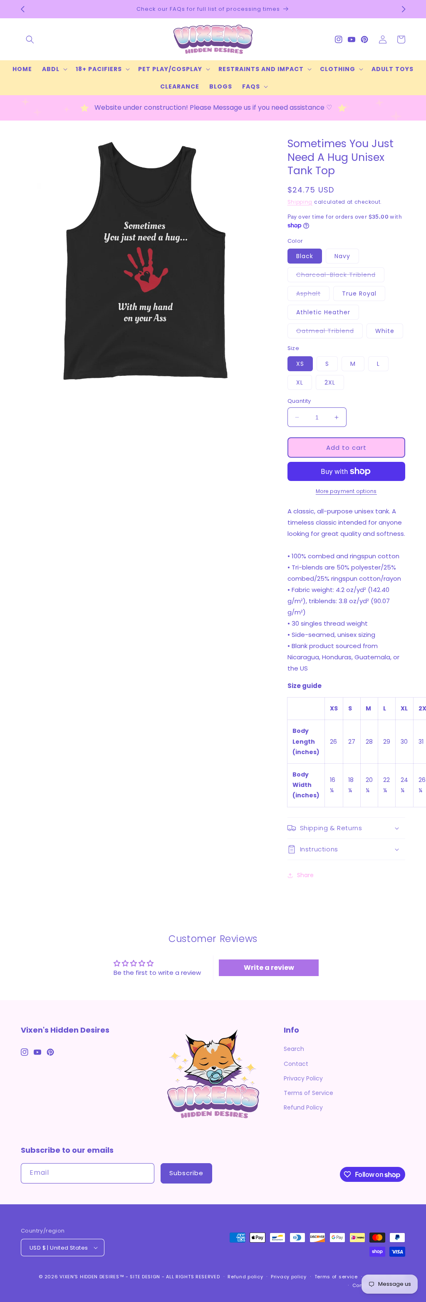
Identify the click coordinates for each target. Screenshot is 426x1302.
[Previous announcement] (22, 9)
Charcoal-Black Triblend (340, 276)
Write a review (269, 967)
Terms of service (336, 1276)
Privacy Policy (303, 1078)
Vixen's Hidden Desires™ (91, 1276)
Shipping (300, 201)
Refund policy (245, 1276)
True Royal (359, 293)
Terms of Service (308, 1093)
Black (304, 256)
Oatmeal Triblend (329, 332)
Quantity (299, 401)
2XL (329, 382)
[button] (30, 39)
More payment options (346, 491)
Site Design (145, 1276)
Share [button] (305, 875)
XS (300, 364)
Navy (342, 256)
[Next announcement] (403, 9)
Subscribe (186, 1173)
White (384, 331)
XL (299, 382)
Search (294, 1049)
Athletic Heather (323, 312)
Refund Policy (303, 1107)
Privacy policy (289, 1276)
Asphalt (312, 295)
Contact (296, 1064)
